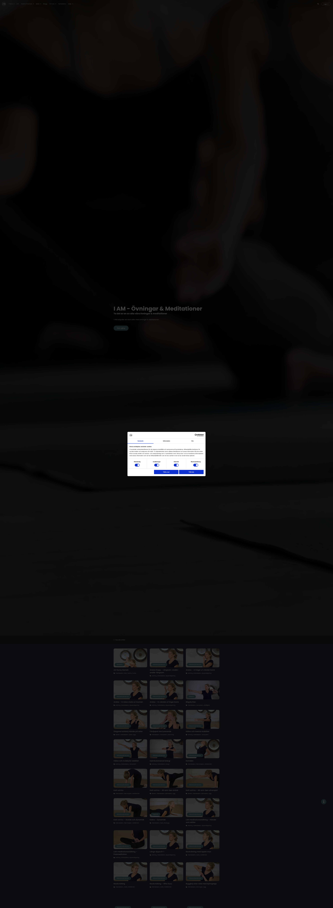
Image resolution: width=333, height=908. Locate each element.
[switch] (156, 465)
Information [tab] (166, 441)
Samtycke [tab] (141, 441)
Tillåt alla (191, 472)
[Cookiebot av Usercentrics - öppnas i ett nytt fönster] (196, 435)
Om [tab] (192, 441)
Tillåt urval (166, 472)
